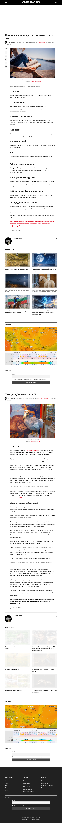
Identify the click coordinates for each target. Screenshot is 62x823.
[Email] (6, 66)
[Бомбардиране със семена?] (17, 681)
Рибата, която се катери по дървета (16, 269)
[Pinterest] (6, 63)
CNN (20, 498)
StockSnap (33, 81)
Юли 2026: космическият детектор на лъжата (17, 290)
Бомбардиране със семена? (13, 690)
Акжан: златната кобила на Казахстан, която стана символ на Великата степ (44, 290)
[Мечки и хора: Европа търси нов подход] (17, 637)
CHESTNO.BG (12, 42)
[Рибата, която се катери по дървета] (17, 260)
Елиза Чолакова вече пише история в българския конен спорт (17, 311)
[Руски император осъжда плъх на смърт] (44, 660)
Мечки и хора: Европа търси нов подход (15, 647)
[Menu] (6, 2)
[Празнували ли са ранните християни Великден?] (44, 681)
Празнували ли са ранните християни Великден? (44, 691)
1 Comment (53, 398)
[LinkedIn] (6, 59)
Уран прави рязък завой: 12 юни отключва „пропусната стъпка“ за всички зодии (43, 312)
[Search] (56, 2)
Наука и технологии (43, 398)
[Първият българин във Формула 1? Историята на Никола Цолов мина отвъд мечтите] (44, 637)
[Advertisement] (31, 20)
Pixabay (39, 81)
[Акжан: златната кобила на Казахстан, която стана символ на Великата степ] (44, 281)
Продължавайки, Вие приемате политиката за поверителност (30, 379)
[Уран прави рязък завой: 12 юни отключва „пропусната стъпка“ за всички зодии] (44, 302)
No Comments (51, 42)
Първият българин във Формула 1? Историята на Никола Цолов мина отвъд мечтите (43, 648)
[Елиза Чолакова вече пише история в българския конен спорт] (17, 302)
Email (13, 374)
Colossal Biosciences (33, 450)
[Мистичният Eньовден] (17, 660)
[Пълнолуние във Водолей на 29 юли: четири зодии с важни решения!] (44, 260)
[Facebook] (6, 52)
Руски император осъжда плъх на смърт (43, 670)
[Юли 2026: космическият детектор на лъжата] (17, 281)
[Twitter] (6, 56)
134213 (33, 441)
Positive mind (41, 42)
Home (6, 7)
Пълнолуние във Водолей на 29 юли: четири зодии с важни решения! (44, 270)
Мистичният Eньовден (12, 669)
